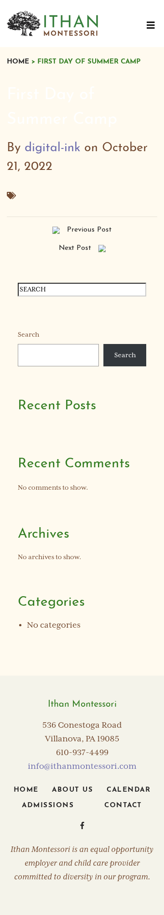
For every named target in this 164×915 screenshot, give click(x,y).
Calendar (128, 790)
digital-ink (52, 148)
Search (28, 334)
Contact (123, 805)
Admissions (48, 805)
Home (18, 61)
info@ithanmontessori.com (82, 766)
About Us (72, 790)
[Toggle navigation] (151, 27)
